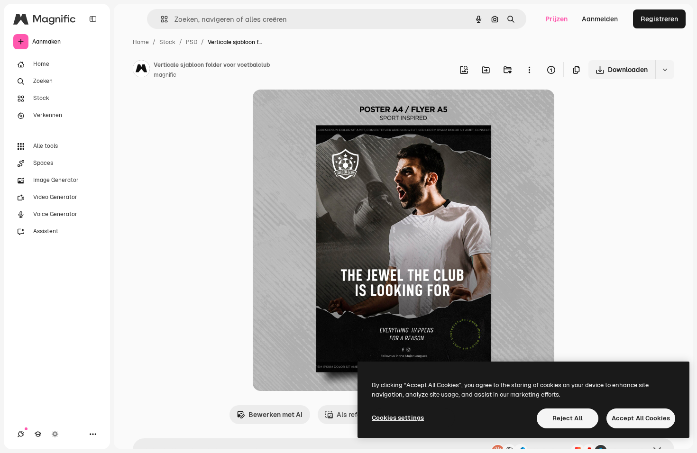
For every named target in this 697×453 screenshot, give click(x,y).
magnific (165, 75)
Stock (167, 42)
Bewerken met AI (275, 414)
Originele (315, 107)
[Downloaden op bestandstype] (664, 69)
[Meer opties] (529, 69)
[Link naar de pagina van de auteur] (141, 70)
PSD (191, 42)
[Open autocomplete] (160, 19)
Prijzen (556, 19)
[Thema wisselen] (55, 434)
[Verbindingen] (20, 434)
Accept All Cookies (641, 418)
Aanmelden (600, 19)
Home (141, 42)
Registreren (659, 19)
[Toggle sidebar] (93, 19)
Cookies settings (398, 418)
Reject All (567, 418)
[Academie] (38, 434)
